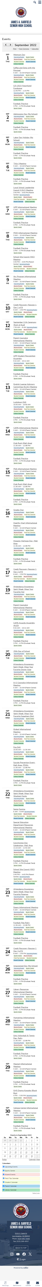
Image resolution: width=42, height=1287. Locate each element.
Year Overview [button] (24, 49)
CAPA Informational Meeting (25, 428)
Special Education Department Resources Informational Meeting (23, 825)
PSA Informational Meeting (25, 469)
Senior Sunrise (19, 809)
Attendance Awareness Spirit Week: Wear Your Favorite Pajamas (23, 892)
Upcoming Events (11, 1167)
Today (4, 1159)
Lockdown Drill (19, 402)
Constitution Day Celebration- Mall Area (23, 844)
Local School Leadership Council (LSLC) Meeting (23, 189)
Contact (37, 1285)
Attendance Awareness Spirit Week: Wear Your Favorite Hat (23, 589)
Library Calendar (10, 1190)
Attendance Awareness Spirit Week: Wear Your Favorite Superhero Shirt (23, 714)
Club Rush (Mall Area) (22, 443)
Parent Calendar (11, 1186)
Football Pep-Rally (21, 922)
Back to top (21, 1248)
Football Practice (20, 103)
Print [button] (15, 49)
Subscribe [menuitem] (35, 49)
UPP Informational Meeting (25, 207)
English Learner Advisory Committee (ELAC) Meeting (25, 385)
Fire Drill (17, 747)
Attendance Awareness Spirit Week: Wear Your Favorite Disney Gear (23, 667)
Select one (36, 1193)
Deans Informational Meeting (25, 907)
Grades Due (18, 510)
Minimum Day (19, 54)
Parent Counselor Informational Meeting (22, 339)
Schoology (5, 1285)
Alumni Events (10, 1174)
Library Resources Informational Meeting (22, 990)
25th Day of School (21, 651)
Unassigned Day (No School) (25, 966)
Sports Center (10, 1171)
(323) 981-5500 (24, 1239)
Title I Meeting (19, 163)
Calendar (28, 1285)
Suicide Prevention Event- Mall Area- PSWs (24, 764)
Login (21, 1259)
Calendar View (34, 1159)
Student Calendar (11, 1182)
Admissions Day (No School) (25, 114)
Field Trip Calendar (11, 1178)
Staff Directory (17, 1285)
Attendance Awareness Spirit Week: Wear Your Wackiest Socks (23, 793)
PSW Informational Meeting (25, 233)
